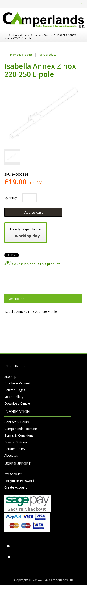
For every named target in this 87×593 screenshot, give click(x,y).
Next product (49, 55)
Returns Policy (14, 449)
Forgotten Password (19, 480)
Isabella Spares (43, 35)
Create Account (15, 487)
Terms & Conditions (18, 435)
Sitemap (10, 376)
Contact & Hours (16, 422)
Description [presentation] (16, 298)
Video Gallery (13, 397)
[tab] (43, 298)
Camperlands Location (20, 429)
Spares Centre (20, 35)
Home (6, 35)
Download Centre (17, 403)
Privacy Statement (17, 442)
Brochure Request (17, 383)
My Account (13, 474)
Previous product (19, 55)
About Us (11, 455)
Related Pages (14, 390)
